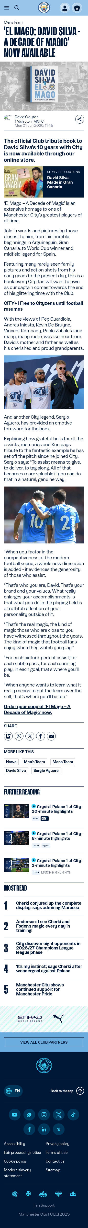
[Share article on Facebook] (40, 736)
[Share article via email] (51, 736)
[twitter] (59, 1115)
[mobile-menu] (7, 8)
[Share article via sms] (8, 736)
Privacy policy (57, 1144)
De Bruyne (59, 324)
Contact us (55, 1161)
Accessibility (14, 1144)
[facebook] (29, 1129)
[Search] (17, 8)
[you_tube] (14, 1115)
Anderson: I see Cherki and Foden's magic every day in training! (43, 926)
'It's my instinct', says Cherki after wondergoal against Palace (49, 968)
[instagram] (44, 1114)
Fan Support (44, 1205)
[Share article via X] (29, 736)
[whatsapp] (29, 1114)
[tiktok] (73, 1115)
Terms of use (56, 1152)
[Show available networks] (79, 119)
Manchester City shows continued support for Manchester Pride (40, 989)
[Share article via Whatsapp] (19, 736)
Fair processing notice (22, 1152)
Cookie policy (15, 1161)
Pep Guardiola (55, 318)
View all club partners (44, 1042)
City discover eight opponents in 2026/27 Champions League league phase (48, 948)
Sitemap (53, 1170)
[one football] (58, 1129)
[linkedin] (44, 1129)
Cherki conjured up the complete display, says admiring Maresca (48, 905)
